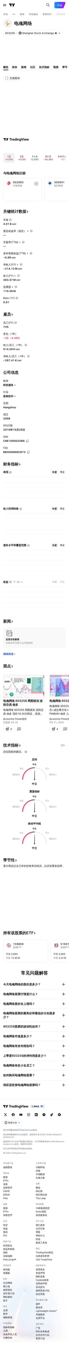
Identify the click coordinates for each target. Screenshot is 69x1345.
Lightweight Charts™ (46, 1311)
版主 (5, 1300)
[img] (55, 33)
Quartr (25, 1148)
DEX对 (6, 1194)
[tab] (54, 472)
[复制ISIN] (27, 441)
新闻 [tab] (23, 67)
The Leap (41, 1198)
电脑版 (6, 1273)
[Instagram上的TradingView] (28, 1114)
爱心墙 (6, 1286)
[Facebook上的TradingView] (13, 1114)
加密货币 (7, 1187)
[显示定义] (10, 219)
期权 (5, 1252)
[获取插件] (62, 745)
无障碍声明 (41, 1283)
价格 (38, 1170)
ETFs (5, 1180)
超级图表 (7, 1167)
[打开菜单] (4, 5)
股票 (5, 1177)
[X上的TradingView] (5, 1114)
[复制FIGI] (28, 452)
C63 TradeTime (44, 1259)
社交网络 (7, 1282)
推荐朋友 (7, 1289)
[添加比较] (36, 183)
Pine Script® (9, 1259)
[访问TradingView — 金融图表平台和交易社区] (16, 139)
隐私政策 (40, 1276)
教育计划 (40, 1338)
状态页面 (40, 1294)
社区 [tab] (32, 67)
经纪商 (39, 1191)
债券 (5, 1184)
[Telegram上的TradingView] (44, 1114)
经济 (5, 1225)
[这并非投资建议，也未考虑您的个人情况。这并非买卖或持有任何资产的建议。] (25, 751)
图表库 (39, 1307)
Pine (5, 1198)
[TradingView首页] (12, 5)
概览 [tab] (5, 67)
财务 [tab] (14, 67)
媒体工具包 (41, 1242)
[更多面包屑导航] (13, 14)
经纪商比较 (41, 1194)
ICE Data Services (25, 1130)
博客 (38, 1232)
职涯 (38, 1239)
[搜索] (48, 5)
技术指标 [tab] (44, 67)
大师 (5, 1330)
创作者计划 (8, 1293)
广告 (38, 1327)
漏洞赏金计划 (42, 1290)
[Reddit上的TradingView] (59, 1114)
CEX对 (6, 1191)
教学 (5, 1313)
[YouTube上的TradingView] (21, 1114)
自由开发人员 (10, 1334)
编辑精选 (7, 1317)
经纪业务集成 (42, 1331)
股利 (5, 1232)
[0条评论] (19, 729)
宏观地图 (7, 1256)
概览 (38, 1187)
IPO (5, 1235)
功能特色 (40, 1167)
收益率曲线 (8, 1249)
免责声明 (40, 1273)
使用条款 (40, 1269)
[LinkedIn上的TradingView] (36, 1114)
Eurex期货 (41, 1211)
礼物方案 (40, 1177)
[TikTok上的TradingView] (51, 1114)
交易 (5, 1310)
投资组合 (7, 1245)
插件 (38, 1304)
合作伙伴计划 (42, 1335)
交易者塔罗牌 (42, 1256)
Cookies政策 (42, 1280)
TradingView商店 (44, 1252)
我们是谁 (40, 1225)
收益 (5, 1228)
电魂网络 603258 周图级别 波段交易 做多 (23, 702)
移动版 (6, 1269)
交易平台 (40, 1318)
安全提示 (40, 1287)
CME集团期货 (43, 1208)
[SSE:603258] (6, 694)
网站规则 (7, 1296)
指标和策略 (8, 1327)
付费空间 (7, 1337)
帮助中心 (40, 1235)
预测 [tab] (55, 67)
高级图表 (40, 1314)
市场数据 (40, 1174)
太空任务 (40, 1228)
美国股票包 (41, 1215)
